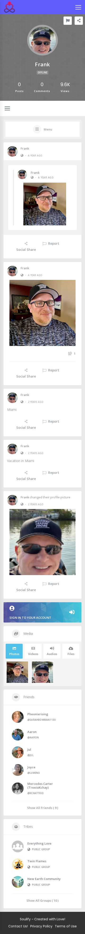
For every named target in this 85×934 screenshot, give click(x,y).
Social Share (26, 250)
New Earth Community (44, 879)
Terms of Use (66, 926)
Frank (25, 148)
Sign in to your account (30, 617)
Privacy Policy (41, 926)
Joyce (31, 767)
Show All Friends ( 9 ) (42, 808)
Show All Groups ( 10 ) (42, 900)
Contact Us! (18, 926)
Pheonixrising (37, 714)
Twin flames (36, 861)
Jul (29, 749)
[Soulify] (9, 7)
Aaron (32, 732)
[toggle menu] (7, 108)
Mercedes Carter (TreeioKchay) (40, 786)
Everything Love (39, 843)
